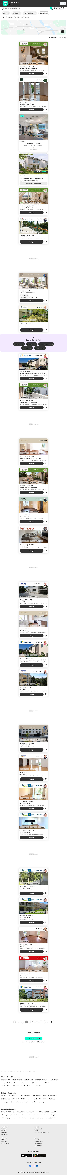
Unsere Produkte (38, 1139)
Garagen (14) (52, 1082)
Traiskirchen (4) (25, 1099)
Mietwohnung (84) (18, 1082)
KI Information (6, 1143)
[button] (48, 1022)
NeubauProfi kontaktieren (33, 183)
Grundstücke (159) (53, 1079)
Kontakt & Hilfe (38, 1129)
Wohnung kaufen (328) (41, 1079)
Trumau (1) (41, 1102)
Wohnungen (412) (28, 1079)
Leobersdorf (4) (5, 1099)
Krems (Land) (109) (50, 1118)
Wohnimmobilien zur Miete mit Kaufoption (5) (13, 1086)
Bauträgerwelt (38, 1145)
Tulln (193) (17, 1115)
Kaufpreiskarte (38, 1143)
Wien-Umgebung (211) (7, 1115)
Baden (5, 13)
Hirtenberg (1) (4, 1102)
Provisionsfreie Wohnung (13, 1071)
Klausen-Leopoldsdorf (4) (49, 1095)
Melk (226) (53, 1111)
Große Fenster (41, 348)
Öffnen (63, 3)
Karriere (3, 1130)
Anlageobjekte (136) (6, 1082)
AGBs (2, 1139)
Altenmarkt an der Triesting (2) (47, 1099)
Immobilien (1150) (5, 1079)
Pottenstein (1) (26, 1102)
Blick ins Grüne (28, 348)
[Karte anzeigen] (33, 27)
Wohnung (15, 13)
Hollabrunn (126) (16, 1118)
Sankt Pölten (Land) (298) (42, 1111)
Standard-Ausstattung (47, 344)
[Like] (45, 73)
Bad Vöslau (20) (13, 1095)
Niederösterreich (26, 1071)
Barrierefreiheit (5, 1134)
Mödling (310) (30, 1111)
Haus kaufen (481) (17, 1079)
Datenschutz (4, 1141)
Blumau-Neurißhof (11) (25, 1095)
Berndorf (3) (34, 1099)
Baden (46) (4, 1095)
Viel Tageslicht (20, 344)
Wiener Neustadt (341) (19, 1111)
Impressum (4, 1132)
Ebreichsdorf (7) (37, 1095)
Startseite (3, 1071)
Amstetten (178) (42, 1115)
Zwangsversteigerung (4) (33, 1086)
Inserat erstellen (38, 1141)
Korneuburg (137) (52, 1115)
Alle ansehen (33, 297)
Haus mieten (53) (29, 1082)
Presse (36, 1130)
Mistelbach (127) (5, 1118)
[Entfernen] (8, 13)
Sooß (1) (34, 1102)
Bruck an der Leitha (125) (28, 1118)
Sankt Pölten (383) (6, 1111)
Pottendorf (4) (15, 1099)
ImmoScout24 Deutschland (41, 1132)
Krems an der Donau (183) (29, 1115)
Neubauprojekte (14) (41, 1082)
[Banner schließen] (1, 3)
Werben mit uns (38, 1147)
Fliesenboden (32, 344)
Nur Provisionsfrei (29, 13)
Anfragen (31, 73)
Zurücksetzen (44, 13)
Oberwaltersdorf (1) (15, 1102)
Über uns (3, 1129)
